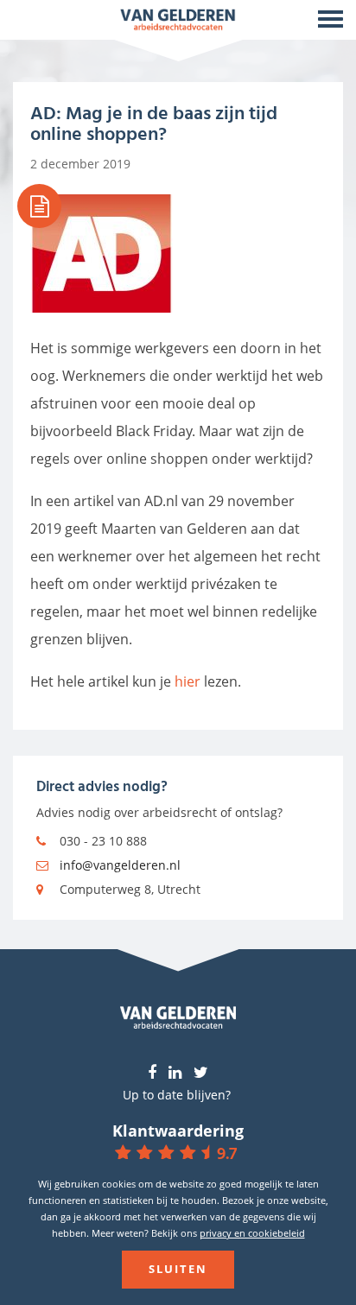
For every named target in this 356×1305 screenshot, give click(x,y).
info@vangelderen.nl (120, 865)
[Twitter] (201, 1073)
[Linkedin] (174, 1073)
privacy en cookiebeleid (252, 1232)
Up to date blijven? (177, 1094)
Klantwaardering (178, 1130)
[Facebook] (152, 1073)
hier (187, 681)
